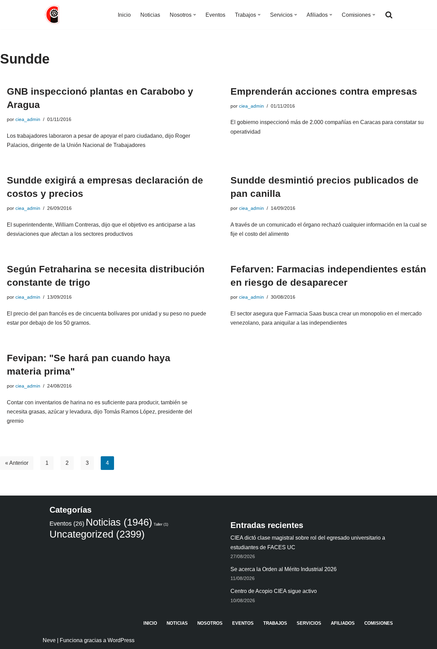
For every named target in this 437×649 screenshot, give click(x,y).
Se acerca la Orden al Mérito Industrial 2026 (283, 569)
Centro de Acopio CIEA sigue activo (273, 591)
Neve (49, 640)
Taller (161, 524)
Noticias (150, 15)
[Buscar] (389, 14)
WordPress (121, 640)
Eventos (215, 15)
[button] (194, 14)
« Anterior (16, 463)
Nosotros (210, 623)
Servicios (309, 623)
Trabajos (275, 623)
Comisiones (378, 623)
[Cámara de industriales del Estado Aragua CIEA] (53, 14)
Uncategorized (97, 534)
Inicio (124, 15)
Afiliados (343, 623)
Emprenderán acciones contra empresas (323, 91)
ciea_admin (27, 119)
